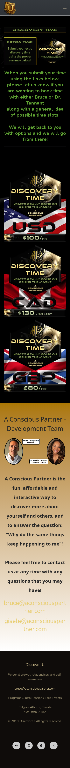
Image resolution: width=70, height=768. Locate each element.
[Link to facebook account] (41, 745)
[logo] (10, 7)
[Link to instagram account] (29, 745)
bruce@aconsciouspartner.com (35, 688)
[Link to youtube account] (16, 745)
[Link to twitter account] (54, 745)
